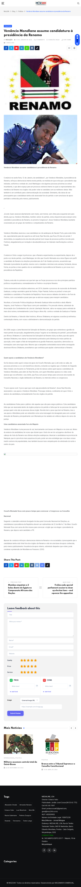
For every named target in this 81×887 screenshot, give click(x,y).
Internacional (9, 758)
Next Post (66, 582)
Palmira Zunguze (25, 815)
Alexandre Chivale (11, 805)
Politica (18, 758)
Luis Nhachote (21, 810)
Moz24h (31, 810)
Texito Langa (27, 821)
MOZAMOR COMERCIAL (64, 883)
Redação (9, 40)
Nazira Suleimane (11, 815)
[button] (71, 728)
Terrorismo (16, 821)
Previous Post (16, 582)
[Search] (78, 3)
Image (9, 700)
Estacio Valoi (9, 810)
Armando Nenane (26, 805)
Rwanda (7, 821)
